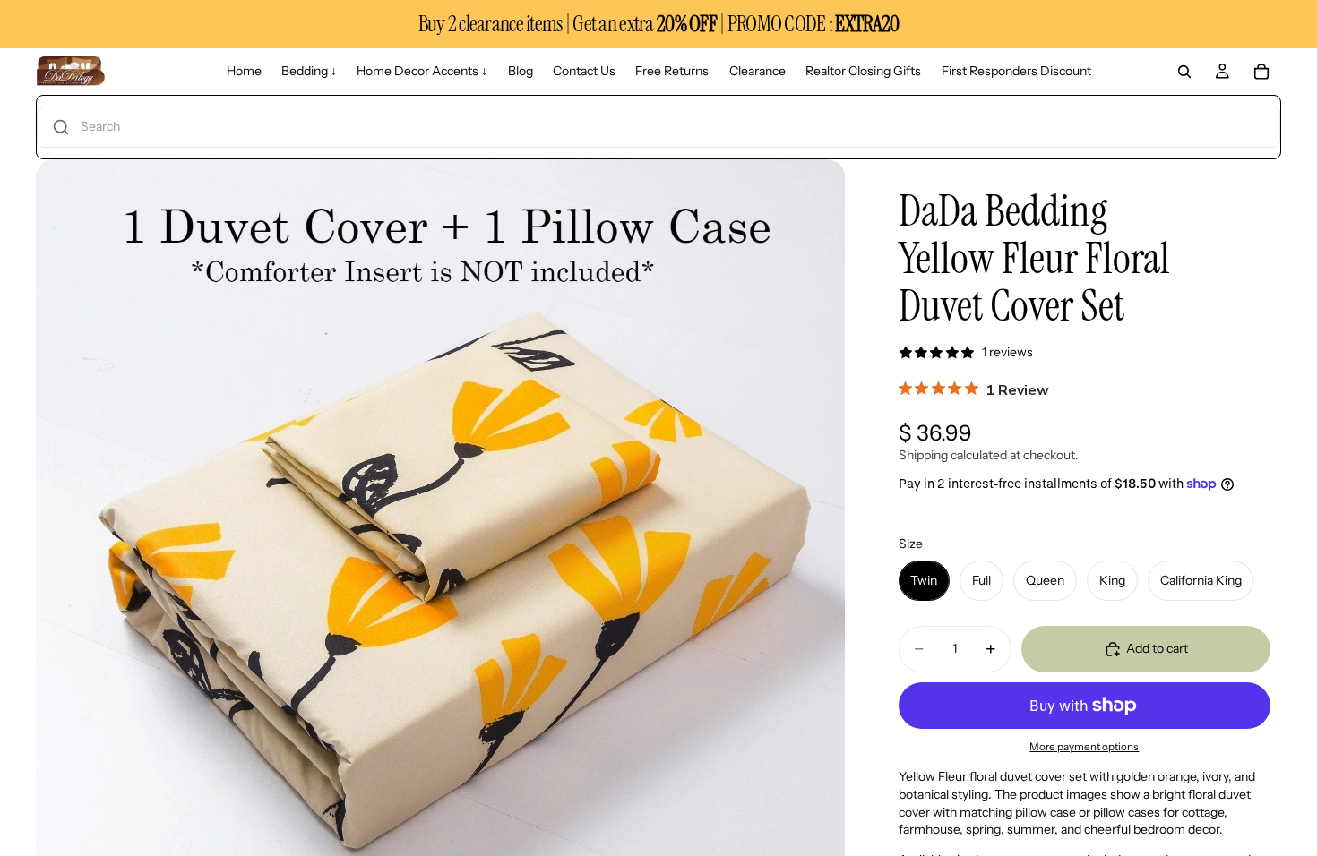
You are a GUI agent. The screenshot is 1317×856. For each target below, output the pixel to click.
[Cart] (1261, 71)
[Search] (1184, 71)
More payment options (1084, 746)
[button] (658, 127)
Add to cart (1157, 648)
